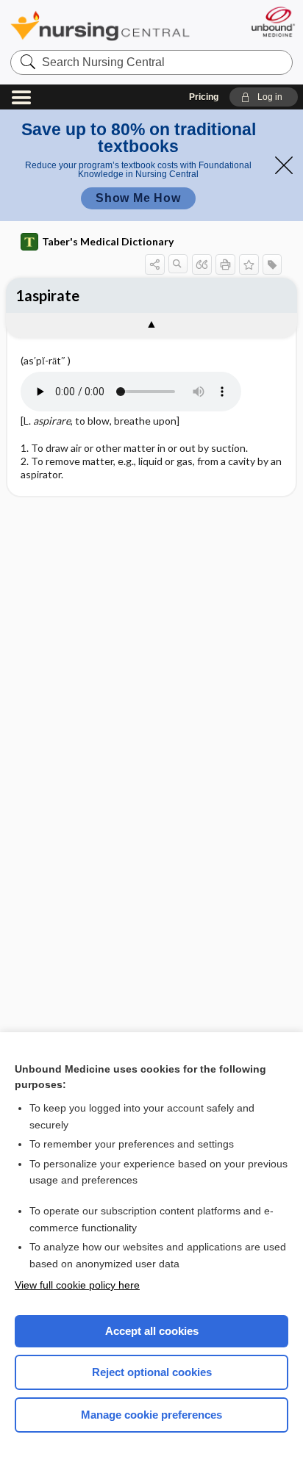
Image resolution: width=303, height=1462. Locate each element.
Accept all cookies (152, 1331)
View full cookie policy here (77, 1285)
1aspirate (47, 295)
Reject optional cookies (152, 1372)
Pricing (203, 97)
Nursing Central (100, 25)
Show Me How (138, 198)
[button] (263, 97)
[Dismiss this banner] (284, 165)
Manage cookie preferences (151, 1414)
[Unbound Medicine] (272, 21)
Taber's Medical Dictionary (108, 241)
